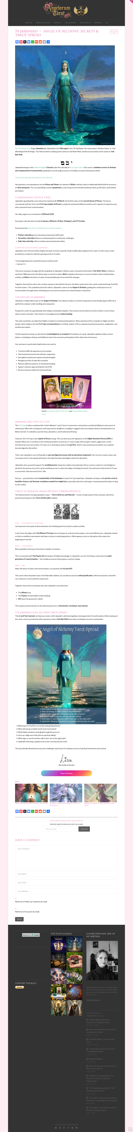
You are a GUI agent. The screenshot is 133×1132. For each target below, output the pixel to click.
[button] (131, 2)
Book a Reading (66, 773)
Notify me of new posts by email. (27, 912)
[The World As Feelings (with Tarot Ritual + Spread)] (74, 1008)
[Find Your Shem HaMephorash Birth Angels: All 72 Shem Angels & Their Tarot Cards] (58, 960)
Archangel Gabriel (76, 167)
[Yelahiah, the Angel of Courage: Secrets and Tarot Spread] (100, 793)
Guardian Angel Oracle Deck (58, 411)
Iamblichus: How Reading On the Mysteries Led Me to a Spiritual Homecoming (100, 1078)
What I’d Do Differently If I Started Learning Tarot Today (100, 1030)
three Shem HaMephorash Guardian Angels (44, 228)
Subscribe (84, 829)
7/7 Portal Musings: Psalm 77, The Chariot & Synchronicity (100, 1089)
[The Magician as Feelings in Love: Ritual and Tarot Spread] (58, 992)
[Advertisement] (32, 960)
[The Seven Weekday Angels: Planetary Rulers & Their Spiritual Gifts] (74, 992)
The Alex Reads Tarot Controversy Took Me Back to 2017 (100, 1050)
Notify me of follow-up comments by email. (31, 902)
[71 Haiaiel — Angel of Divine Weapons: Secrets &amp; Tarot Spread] (66, 793)
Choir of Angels (40, 167)
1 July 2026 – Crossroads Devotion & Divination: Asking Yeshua (101, 1108)
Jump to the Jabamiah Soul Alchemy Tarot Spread (33, 177)
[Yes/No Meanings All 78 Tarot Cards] (58, 944)
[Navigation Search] (107, 23)
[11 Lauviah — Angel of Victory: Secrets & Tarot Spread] (58, 1008)
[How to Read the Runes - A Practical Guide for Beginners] (74, 960)
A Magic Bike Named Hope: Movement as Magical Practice (98, 1021)
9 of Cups (22, 425)
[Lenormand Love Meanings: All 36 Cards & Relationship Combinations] (74, 976)
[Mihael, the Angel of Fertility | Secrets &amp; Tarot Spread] (31, 793)
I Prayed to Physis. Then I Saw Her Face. (100, 1040)
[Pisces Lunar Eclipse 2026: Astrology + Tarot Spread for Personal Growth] (74, 944)
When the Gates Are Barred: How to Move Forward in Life (101, 1067)
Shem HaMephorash (23, 148)
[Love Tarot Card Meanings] (58, 976)
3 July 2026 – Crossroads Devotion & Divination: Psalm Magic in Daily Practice (101, 1099)
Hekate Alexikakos (96, 1059)
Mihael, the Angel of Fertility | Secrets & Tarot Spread (31, 803)
